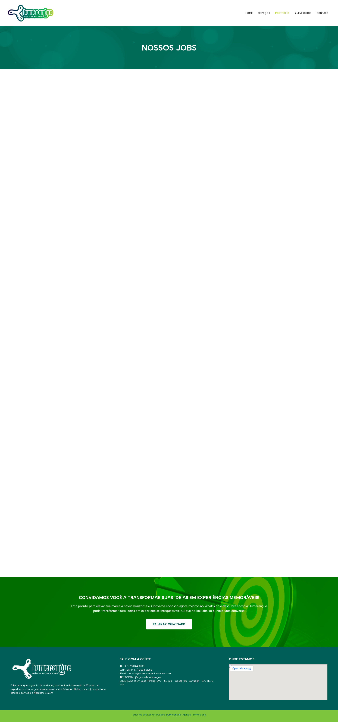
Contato (322, 13)
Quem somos (303, 13)
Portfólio (282, 13)
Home (249, 13)
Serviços (264, 13)
